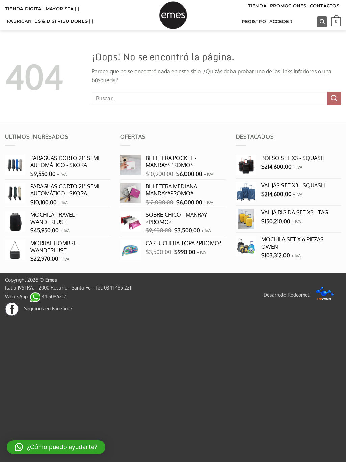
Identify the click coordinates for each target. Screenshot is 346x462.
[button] (336, 21)
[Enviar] (334, 98)
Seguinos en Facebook (46, 308)
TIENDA (257, 5)
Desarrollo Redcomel (287, 295)
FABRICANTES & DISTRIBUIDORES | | (50, 21)
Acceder (281, 21)
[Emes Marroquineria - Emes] (173, 15)
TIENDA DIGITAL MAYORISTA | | (42, 8)
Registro (254, 21)
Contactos (324, 5)
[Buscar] (322, 21)
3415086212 (53, 296)
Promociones (288, 5)
